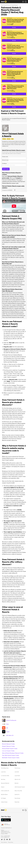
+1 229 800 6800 (7, 835)
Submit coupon (6, 168)
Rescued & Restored (5, 783)
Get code (14, 27)
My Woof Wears (4, 794)
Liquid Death (17, 775)
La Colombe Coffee (5, 775)
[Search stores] (25, 1)
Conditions (4, 163)
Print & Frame (17, 768)
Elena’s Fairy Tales (18, 790)
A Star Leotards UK (5, 790)
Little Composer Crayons (20, 787)
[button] (14, 21)
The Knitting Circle (4, 768)
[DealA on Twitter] (2, 840)
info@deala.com (6, 837)
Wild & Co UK (17, 779)
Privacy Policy (10, 842)
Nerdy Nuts (17, 802)
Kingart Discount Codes (8, 746)
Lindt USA (17, 771)
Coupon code (5, 156)
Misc (12, 138)
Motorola (16, 783)
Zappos (2, 787)
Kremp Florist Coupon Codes (9, 748)
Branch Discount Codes (8, 744)
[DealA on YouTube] (7, 840)
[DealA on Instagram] (4, 840)
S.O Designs (3, 798)
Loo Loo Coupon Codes (8, 751)
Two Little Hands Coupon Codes (10, 755)
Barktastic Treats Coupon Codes (10, 757)
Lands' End (3, 771)
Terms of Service (4, 842)
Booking (4, 138)
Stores (5, 5)
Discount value (5, 160)
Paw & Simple (17, 798)
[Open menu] (23, 1)
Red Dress (3, 779)
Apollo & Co (17, 794)
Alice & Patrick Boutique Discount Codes (12, 753)
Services (8, 138)
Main (2, 5)
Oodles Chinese (4, 802)
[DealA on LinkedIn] (9, 840)
